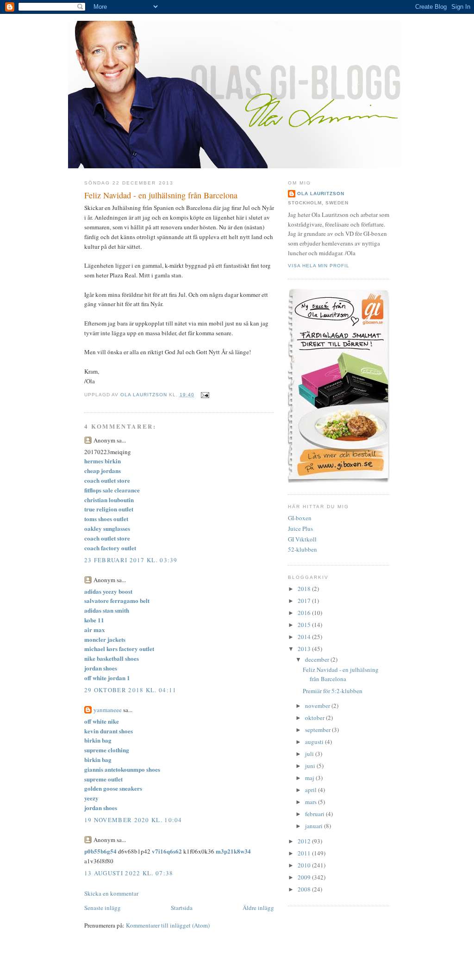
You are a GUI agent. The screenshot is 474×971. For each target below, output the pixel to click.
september (318, 729)
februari (315, 814)
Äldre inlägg (258, 907)
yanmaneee (108, 710)
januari (314, 826)
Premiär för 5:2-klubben (332, 691)
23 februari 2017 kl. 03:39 (131, 560)
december (318, 659)
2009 (305, 877)
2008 (305, 889)
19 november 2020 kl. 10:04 (133, 820)
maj (310, 778)
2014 (305, 637)
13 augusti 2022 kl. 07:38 (129, 873)
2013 (305, 649)
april (311, 790)
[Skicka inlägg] (205, 394)
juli (310, 754)
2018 (305, 588)
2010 (305, 865)
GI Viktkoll (302, 539)
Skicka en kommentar (111, 893)
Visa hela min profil (318, 265)
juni (311, 766)
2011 (305, 853)
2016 (305, 612)
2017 (305, 600)
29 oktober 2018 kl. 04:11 (130, 690)
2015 (305, 625)
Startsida (182, 907)
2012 (305, 841)
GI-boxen (300, 518)
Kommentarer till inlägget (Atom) (168, 925)
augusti (315, 741)
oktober (315, 717)
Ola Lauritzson (320, 193)
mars (311, 802)
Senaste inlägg (102, 907)
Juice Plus (300, 528)
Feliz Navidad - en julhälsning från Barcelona (341, 674)
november (318, 705)
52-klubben (302, 549)
